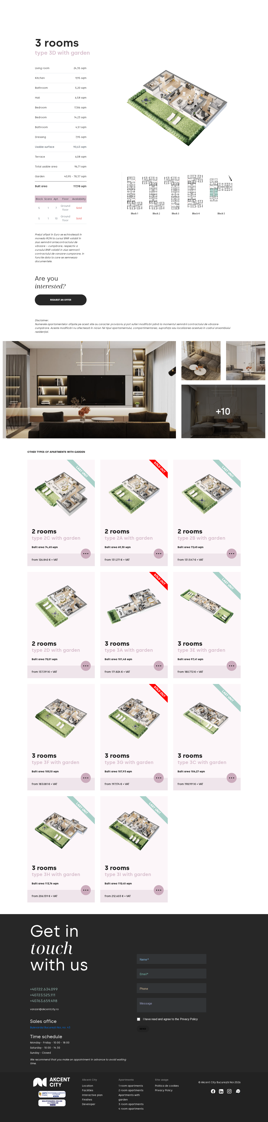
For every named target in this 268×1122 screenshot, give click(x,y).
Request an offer (60, 300)
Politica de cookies (167, 1085)
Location (87, 1085)
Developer (88, 1104)
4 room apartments (131, 1108)
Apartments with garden (129, 1097)
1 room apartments (131, 1085)
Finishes (87, 1099)
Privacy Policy (189, 1019)
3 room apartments (131, 1104)
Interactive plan (92, 1095)
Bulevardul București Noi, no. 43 (50, 1027)
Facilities (87, 1090)
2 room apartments (131, 1090)
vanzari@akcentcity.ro (44, 1009)
